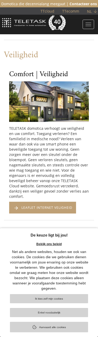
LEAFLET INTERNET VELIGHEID (46, 207)
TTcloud (47, 11)
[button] (13, 112)
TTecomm (70, 11)
